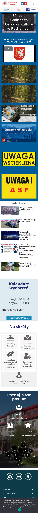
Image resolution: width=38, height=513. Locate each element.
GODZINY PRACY (9, 494)
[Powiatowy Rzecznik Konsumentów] (27, 356)
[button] (19, 489)
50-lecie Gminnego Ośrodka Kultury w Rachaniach (26, 209)
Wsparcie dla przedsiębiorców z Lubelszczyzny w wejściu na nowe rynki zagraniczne (28, 235)
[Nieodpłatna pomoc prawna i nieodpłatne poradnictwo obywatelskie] (10, 354)
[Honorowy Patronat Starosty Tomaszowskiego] (19, 375)
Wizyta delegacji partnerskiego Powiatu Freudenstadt (27, 265)
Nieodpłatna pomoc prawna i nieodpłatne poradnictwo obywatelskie (10, 364)
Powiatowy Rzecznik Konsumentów (27, 364)
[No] (34, 505)
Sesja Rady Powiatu (10, 345)
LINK (4, 498)
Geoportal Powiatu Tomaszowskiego (27, 346)
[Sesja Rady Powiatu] (10, 337)
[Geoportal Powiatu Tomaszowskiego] (27, 337)
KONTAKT (6, 489)
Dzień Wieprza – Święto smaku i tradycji (27, 220)
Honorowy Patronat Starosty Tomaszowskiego (19, 382)
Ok (19, 510)
